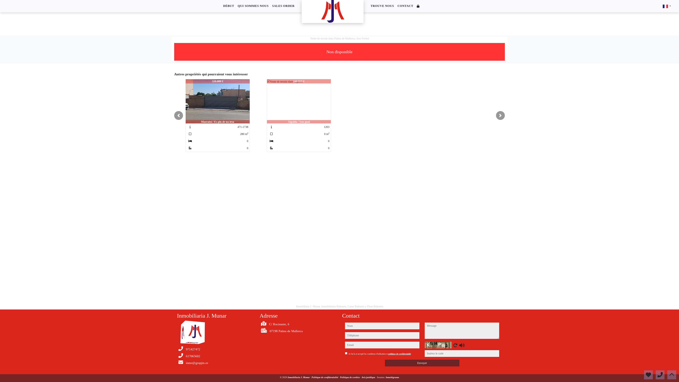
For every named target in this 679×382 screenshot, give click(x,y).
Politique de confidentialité (325, 377)
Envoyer (422, 362)
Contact (405, 6)
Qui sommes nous (253, 6)
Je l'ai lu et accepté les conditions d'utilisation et (380, 354)
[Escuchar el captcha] (462, 345)
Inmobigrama (392, 377)
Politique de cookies (350, 377)
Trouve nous (382, 6)
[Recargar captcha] (455, 345)
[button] (178, 115)
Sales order (283, 6)
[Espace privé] (418, 6)
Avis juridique (369, 377)
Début (228, 6)
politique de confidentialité (399, 354)
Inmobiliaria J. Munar (299, 377)
